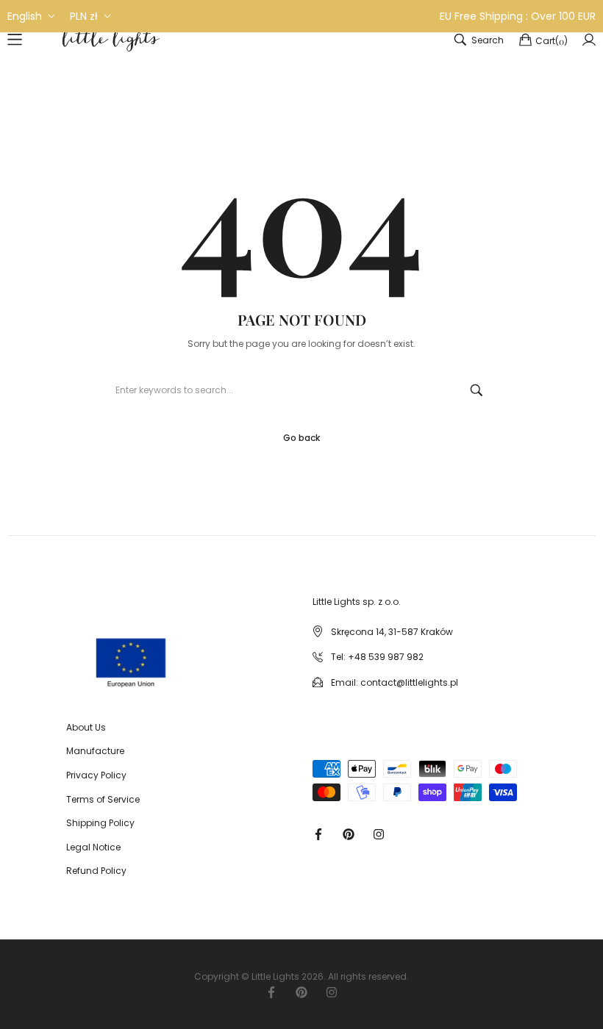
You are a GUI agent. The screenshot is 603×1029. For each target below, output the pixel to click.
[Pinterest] (348, 833)
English (24, 16)
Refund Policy (96, 870)
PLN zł (84, 16)
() (551, 41)
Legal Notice (93, 847)
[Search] (476, 390)
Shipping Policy (100, 823)
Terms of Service (103, 799)
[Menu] (14, 39)
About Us (86, 727)
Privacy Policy (96, 775)
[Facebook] (318, 833)
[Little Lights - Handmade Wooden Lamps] (92, 649)
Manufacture (95, 751)
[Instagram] (379, 833)
